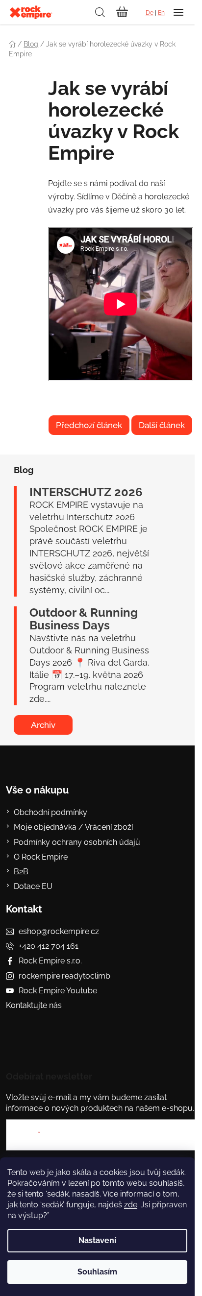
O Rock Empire (41, 857)
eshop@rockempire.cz (59, 931)
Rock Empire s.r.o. (50, 960)
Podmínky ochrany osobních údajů (77, 842)
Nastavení (97, 1240)
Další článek (162, 425)
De (149, 12)
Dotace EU (33, 886)
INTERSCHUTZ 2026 (86, 492)
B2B (21, 871)
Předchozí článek (89, 425)
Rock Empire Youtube (58, 990)
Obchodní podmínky (50, 812)
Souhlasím (97, 1271)
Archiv (43, 725)
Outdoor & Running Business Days (83, 619)
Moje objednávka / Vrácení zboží (73, 827)
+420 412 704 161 (48, 946)
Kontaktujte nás (34, 1005)
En (161, 12)
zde (130, 1204)
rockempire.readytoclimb (64, 976)
